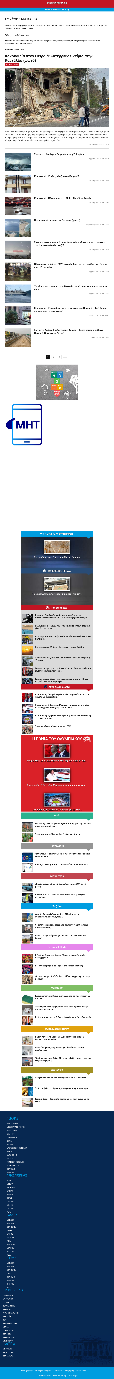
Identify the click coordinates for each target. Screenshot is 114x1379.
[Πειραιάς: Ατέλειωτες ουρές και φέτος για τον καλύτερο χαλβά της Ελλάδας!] (57, 584)
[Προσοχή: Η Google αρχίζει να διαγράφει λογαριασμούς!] (27, 867)
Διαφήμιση (69, 1370)
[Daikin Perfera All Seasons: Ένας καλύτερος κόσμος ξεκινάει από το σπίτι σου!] (27, 1040)
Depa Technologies (70, 1375)
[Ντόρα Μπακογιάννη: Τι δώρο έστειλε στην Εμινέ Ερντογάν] (27, 1020)
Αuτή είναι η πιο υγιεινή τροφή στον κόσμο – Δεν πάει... (61, 1078)
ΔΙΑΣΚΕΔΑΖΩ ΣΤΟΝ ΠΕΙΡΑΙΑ (59, 534)
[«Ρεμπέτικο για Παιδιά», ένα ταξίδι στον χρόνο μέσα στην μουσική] (27, 979)
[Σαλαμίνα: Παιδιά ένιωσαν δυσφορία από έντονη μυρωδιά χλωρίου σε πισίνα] (27, 629)
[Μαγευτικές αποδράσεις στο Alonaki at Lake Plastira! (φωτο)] (27, 938)
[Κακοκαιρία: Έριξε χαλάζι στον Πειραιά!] (18, 184)
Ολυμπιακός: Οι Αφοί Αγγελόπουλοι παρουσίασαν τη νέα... (57, 760)
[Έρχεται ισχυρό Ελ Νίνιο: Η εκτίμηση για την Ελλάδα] (27, 650)
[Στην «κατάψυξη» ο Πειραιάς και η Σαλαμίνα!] (18, 162)
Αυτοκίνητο (57, 876)
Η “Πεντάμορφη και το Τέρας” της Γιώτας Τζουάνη (59, 966)
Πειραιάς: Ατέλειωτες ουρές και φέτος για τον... (57, 594)
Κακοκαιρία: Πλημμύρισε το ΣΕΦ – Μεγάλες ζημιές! (63, 198)
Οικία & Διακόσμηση (57, 1029)
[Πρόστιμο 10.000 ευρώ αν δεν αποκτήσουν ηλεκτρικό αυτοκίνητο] (27, 898)
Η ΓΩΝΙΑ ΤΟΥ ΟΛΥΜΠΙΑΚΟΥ (57, 739)
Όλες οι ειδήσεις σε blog (57, 9)
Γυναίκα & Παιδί (57, 947)
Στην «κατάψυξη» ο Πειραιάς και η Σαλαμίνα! (59, 154)
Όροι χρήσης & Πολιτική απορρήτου (36, 1370)
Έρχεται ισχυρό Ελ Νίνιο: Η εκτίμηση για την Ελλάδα (59, 647)
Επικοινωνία (81, 1370)
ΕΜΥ (22, 49)
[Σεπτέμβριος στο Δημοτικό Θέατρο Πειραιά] (57, 547)
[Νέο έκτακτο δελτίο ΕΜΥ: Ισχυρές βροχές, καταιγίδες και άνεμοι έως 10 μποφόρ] (18, 272)
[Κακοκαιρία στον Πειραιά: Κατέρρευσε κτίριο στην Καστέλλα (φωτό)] (57, 97)
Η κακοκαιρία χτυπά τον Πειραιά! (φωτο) (57, 220)
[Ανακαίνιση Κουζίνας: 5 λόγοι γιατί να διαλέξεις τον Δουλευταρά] (27, 1050)
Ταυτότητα (58, 1370)
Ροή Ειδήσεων (59, 608)
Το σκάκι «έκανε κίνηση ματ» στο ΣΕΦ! (53, 726)
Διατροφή (57, 1069)
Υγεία (57, 815)
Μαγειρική (57, 988)
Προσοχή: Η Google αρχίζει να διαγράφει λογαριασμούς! (61, 864)
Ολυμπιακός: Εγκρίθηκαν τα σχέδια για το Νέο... (57, 809)
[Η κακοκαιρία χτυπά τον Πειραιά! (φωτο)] (18, 228)
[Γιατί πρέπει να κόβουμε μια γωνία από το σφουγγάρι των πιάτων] (27, 999)
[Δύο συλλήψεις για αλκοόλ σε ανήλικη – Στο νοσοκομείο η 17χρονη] (27, 661)
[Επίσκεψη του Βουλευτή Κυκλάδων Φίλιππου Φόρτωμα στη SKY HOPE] (27, 639)
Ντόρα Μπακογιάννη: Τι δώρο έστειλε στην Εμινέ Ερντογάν (63, 1017)
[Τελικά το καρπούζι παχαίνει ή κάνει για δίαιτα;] (27, 837)
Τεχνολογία (57, 846)
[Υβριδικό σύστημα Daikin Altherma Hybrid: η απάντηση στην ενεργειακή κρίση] (27, 1061)
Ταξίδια (57, 906)
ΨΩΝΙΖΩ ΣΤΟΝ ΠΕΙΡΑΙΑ (59, 571)
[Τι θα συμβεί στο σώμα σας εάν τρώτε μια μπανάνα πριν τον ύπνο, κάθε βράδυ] (27, 1091)
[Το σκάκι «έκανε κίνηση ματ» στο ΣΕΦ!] (27, 729)
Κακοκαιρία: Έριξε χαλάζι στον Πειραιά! (56, 176)
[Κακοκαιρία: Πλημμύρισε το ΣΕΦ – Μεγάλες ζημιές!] (18, 206)
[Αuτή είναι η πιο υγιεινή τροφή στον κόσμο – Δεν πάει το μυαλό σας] (27, 1081)
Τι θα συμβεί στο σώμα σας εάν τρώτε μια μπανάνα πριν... (62, 1088)
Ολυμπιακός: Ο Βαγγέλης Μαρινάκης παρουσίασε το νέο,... (57, 785)
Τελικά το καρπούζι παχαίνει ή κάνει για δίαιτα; (57, 834)
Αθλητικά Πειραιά (59, 687)
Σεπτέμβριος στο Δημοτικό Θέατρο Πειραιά (57, 557)
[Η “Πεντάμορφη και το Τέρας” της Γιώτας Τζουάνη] (27, 969)
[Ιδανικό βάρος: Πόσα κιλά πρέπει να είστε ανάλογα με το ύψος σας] (27, 1102)
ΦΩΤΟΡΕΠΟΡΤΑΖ (12, 64)
